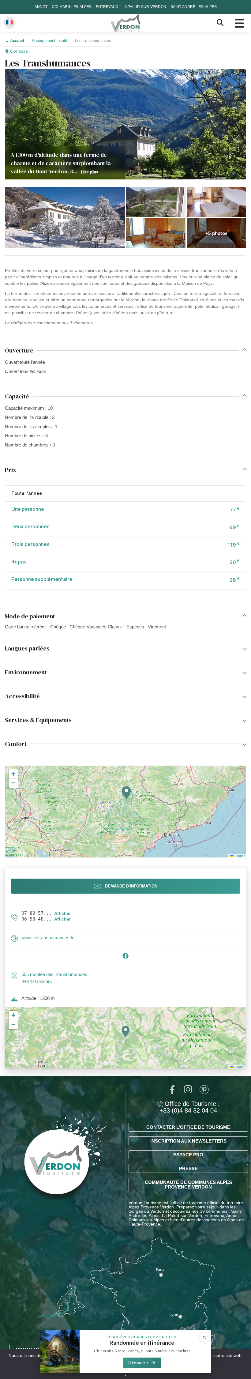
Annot (41, 7)
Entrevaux (107, 7)
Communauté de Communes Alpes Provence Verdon (188, 1184)
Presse (188, 1168)
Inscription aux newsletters (188, 1141)
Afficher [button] (62, 913)
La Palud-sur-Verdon (144, 7)
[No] (125, 1375)
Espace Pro (188, 1154)
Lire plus (89, 172)
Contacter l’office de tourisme (188, 1127)
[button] (65, 217)
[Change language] (9, 22)
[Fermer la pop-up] (204, 1337)
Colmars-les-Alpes (72, 7)
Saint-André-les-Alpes (193, 7)
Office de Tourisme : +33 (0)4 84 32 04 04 (189, 1107)
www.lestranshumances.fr (47, 937)
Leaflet (239, 855)
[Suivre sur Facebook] (125, 957)
